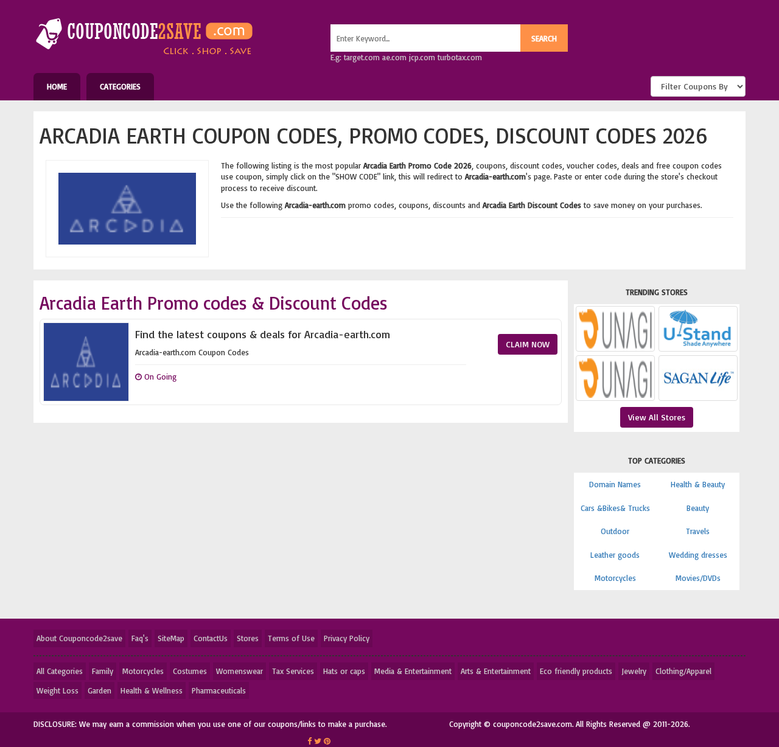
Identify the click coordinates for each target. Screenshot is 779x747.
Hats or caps (344, 671)
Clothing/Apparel (683, 671)
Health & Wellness (152, 690)
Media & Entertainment (413, 671)
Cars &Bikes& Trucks (615, 508)
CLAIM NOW (528, 344)
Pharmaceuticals (219, 690)
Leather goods (615, 555)
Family (102, 671)
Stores (248, 638)
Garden (99, 690)
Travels (698, 531)
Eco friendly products (576, 671)
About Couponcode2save (79, 638)
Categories (120, 86)
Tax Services (293, 671)
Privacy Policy (346, 638)
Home (57, 86)
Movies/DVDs (698, 578)
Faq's (139, 638)
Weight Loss (58, 690)
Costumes (190, 671)
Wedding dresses (698, 555)
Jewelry (633, 671)
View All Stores (656, 417)
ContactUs (211, 638)
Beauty (697, 508)
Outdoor (615, 531)
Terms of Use (291, 638)
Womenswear (239, 671)
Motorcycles (615, 578)
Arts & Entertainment (496, 671)
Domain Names (615, 484)
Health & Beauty (698, 484)
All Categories (60, 671)
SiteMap (171, 638)
